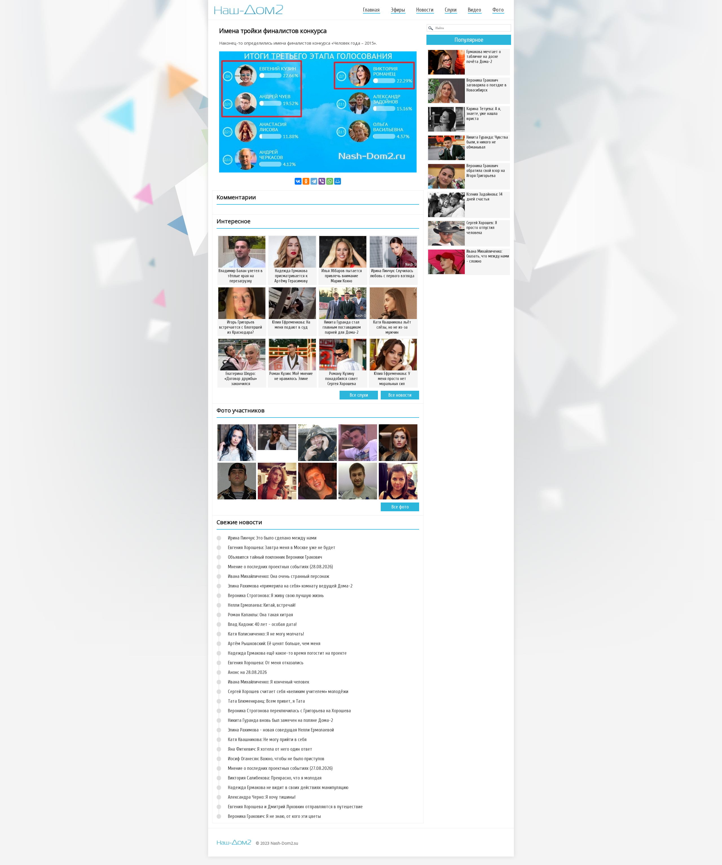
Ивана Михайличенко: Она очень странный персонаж (278, 576)
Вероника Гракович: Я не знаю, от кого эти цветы (274, 816)
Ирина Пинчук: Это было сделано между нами (272, 538)
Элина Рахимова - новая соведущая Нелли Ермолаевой (281, 730)
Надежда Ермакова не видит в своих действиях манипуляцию (288, 787)
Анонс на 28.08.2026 (247, 672)
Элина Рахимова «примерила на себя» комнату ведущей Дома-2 (290, 586)
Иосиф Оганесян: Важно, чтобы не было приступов (276, 758)
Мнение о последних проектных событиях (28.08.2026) (280, 566)
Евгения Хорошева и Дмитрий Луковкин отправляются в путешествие (295, 806)
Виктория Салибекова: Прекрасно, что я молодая (275, 778)
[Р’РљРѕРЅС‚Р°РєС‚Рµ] (298, 181)
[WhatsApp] (329, 181)
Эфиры (398, 10)
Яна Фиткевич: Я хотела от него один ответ (270, 749)
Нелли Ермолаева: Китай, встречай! (262, 605)
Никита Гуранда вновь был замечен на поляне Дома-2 (280, 720)
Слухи (451, 10)
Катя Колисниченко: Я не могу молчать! (266, 634)
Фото (498, 10)
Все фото (400, 507)
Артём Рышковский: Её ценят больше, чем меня (274, 643)
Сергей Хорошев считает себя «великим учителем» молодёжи (288, 691)
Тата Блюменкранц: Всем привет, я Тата (266, 701)
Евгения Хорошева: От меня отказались (265, 662)
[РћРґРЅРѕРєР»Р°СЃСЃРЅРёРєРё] (306, 181)
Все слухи (359, 395)
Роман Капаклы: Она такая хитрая (260, 614)
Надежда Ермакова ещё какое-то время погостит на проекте (287, 653)
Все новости (399, 395)
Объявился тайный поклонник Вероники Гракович (275, 557)
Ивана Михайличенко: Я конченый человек (268, 682)
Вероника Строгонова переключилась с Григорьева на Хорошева (289, 710)
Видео (474, 10)
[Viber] (321, 181)
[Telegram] (314, 181)
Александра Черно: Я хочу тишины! (262, 797)
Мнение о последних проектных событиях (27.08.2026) (280, 768)
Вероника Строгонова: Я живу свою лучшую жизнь (276, 595)
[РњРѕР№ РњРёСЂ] (337, 181)
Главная (371, 10)
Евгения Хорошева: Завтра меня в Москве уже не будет (281, 547)
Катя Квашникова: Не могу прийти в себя (267, 739)
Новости (424, 10)
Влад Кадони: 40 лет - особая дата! (262, 624)
